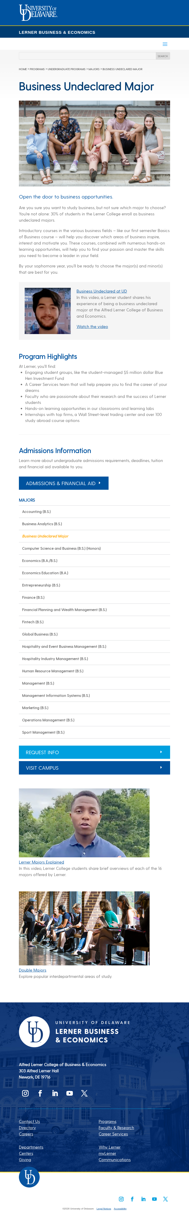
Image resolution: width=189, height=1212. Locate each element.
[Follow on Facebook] (40, 1093)
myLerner (107, 1153)
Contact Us (29, 1121)
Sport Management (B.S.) (43, 732)
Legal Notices (104, 1208)
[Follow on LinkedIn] (54, 1093)
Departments (31, 1146)
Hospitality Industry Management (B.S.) (55, 658)
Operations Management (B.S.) (48, 720)
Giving (25, 1159)
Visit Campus (42, 768)
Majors (94, 69)
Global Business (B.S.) (40, 634)
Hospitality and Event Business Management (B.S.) (64, 646)
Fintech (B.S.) (33, 622)
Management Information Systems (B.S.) (56, 695)
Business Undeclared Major (45, 536)
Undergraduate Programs (67, 69)
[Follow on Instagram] (25, 1093)
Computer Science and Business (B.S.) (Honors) (61, 548)
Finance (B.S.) (33, 597)
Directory (27, 1127)
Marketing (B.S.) (35, 707)
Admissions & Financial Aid (61, 483)
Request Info (42, 752)
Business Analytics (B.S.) (42, 523)
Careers (26, 1133)
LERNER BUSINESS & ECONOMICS (57, 32)
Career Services (113, 1133)
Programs (37, 69)
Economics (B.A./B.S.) (39, 560)
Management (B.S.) (38, 683)
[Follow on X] (84, 1093)
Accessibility (120, 1208)
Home (23, 69)
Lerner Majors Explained (41, 861)
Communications (115, 1159)
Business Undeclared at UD (102, 290)
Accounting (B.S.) (36, 511)
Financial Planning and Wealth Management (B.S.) (64, 609)
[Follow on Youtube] (69, 1093)
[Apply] (38, 19)
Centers (26, 1153)
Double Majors (32, 969)
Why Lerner (110, 1146)
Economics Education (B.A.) (45, 572)
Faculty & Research (116, 1127)
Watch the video (92, 326)
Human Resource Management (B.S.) (52, 671)
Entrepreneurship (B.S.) (41, 585)
